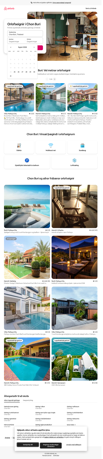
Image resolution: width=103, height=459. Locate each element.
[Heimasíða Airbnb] (9, 8)
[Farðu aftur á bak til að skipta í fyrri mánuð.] (10, 47)
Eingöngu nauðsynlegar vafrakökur (51, 445)
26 (18, 72)
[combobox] (25, 34)
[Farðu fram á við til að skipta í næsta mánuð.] (34, 47)
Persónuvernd (46, 455)
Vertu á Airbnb (90, 8)
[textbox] (16, 41)
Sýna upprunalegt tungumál (62, 3)
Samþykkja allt (28, 445)
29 (30, 72)
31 (10, 76)
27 (22, 72)
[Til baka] (47, 79)
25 (14, 72)
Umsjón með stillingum (73, 445)
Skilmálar (56, 455)
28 (26, 72)
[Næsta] (54, 79)
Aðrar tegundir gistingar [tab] (12, 400)
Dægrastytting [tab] (28, 400)
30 (34, 72)
